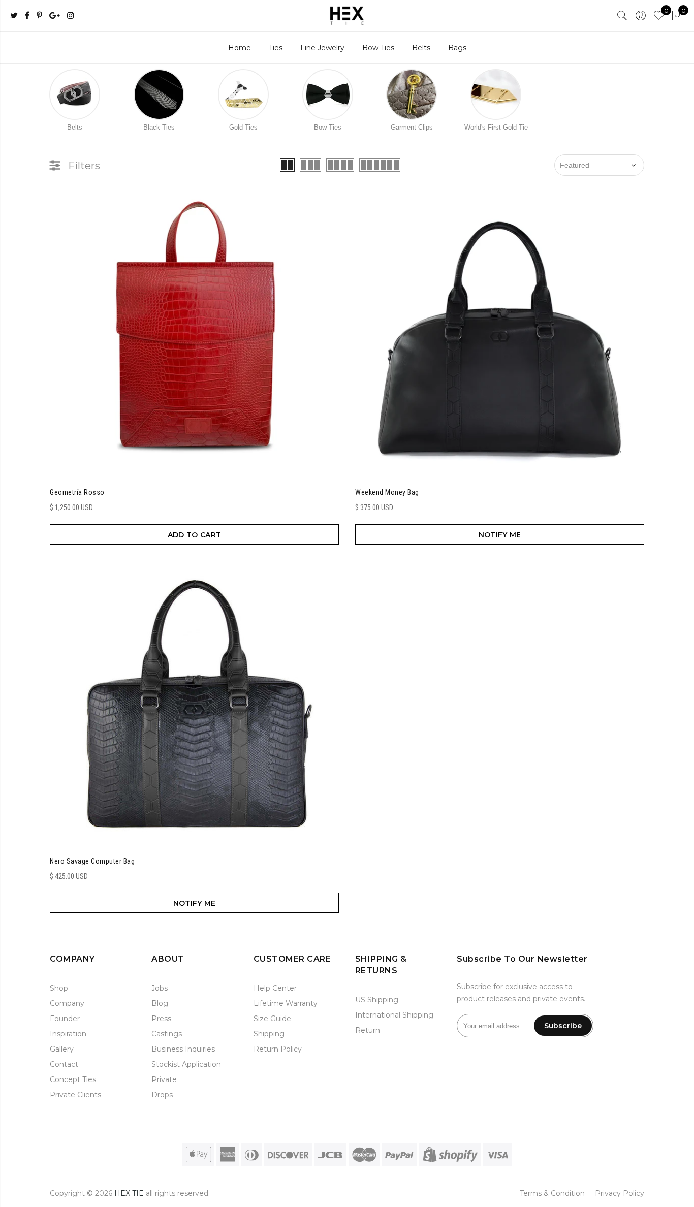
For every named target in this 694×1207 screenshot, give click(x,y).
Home (239, 47)
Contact (64, 1064)
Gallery (62, 1049)
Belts (421, 47)
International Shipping (394, 1015)
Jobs (159, 988)
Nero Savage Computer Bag (92, 861)
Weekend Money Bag (387, 492)
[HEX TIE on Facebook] (27, 16)
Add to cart (194, 534)
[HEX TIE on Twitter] (14, 16)
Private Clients (75, 1094)
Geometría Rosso (77, 492)
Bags (457, 47)
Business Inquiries (183, 1049)
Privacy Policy (619, 1193)
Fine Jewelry (322, 47)
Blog (159, 1003)
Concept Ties (73, 1079)
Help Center (275, 988)
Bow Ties (378, 47)
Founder (65, 1018)
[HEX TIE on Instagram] (70, 16)
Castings (166, 1033)
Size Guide (272, 1018)
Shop (59, 988)
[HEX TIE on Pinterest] (39, 16)
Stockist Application (186, 1064)
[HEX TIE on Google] (54, 16)
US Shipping (376, 999)
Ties (275, 47)
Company (67, 1003)
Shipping (269, 1033)
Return (367, 1030)
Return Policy (278, 1049)
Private (164, 1079)
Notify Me (500, 534)
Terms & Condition (552, 1193)
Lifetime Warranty (286, 1003)
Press (161, 1018)
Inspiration (68, 1033)
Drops (162, 1094)
